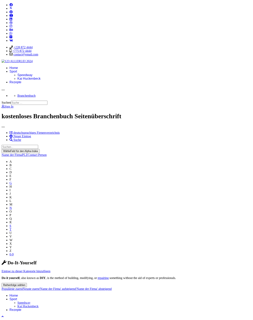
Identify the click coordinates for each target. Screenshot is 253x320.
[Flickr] (10, 37)
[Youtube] (11, 15)
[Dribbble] (11, 22)
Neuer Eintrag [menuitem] (22, 136)
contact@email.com (25, 54)
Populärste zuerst (12, 288)
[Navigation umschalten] (3, 90)
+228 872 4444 (23, 47)
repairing (103, 278)
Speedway (24, 75)
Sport (13, 71)
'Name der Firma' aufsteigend (58, 288)
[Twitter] (10, 8)
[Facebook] (11, 5)
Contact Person (37, 155)
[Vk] (11, 40)
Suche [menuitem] (17, 139)
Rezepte (15, 82)
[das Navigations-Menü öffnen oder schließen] (3, 127)
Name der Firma (12, 155)
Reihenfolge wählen (14, 285)
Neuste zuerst (31, 288)
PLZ (25, 155)
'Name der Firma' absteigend (94, 288)
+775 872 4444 (21, 51)
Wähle (20, 151)
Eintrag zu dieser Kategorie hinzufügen (26, 271)
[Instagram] (10, 26)
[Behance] (11, 30)
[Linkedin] (10, 19)
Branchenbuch (26, 95)
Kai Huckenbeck (29, 78)
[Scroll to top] (3, 316)
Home (13, 68)
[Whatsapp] (10, 33)
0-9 (11, 254)
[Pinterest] (11, 12)
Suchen (6, 102)
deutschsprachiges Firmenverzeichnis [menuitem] (34, 132)
